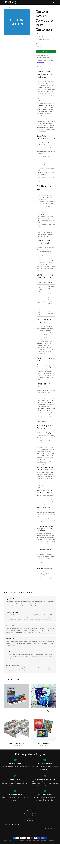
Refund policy (21, 840)
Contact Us (30, 820)
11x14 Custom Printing (43, 743)
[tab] (39, 66)
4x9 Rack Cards (16, 711)
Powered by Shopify (14, 840)
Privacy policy (28, 840)
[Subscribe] (28, 828)
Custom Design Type (40, 36)
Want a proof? (40, 62)
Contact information (52, 840)
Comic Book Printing (43, 711)
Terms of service (36, 840)
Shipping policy (43, 840)
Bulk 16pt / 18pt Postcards (16, 743)
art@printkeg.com (50, 339)
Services (6, 7)
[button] (3, 2)
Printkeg (8, 840)
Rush (37, 43)
